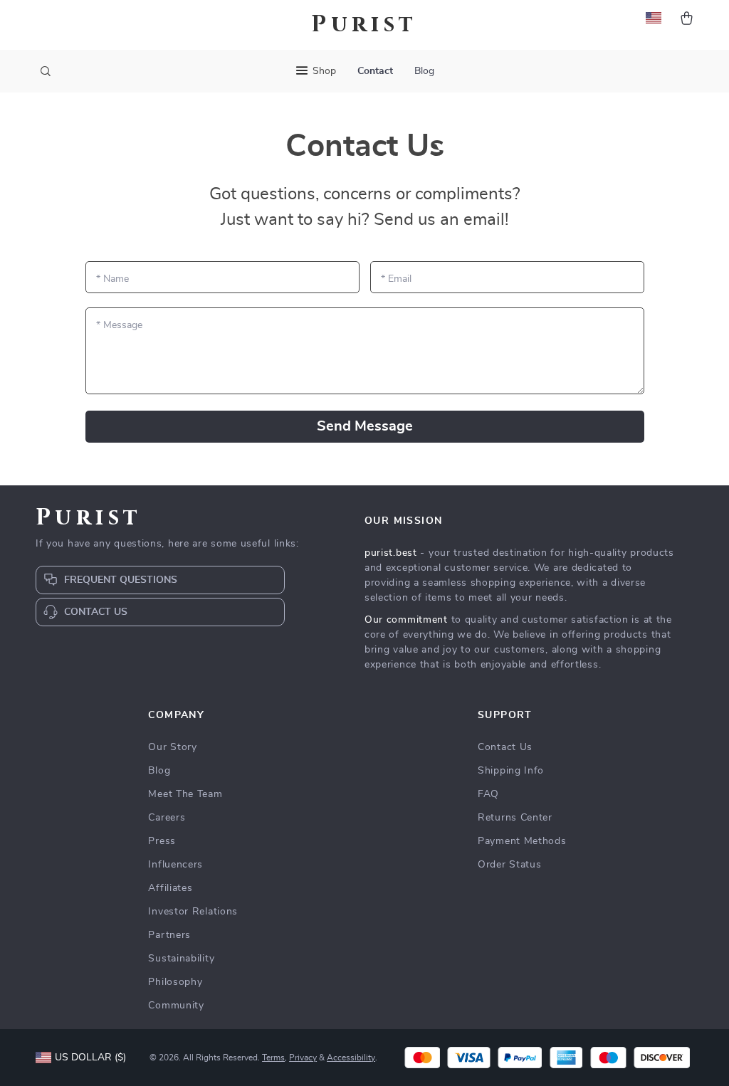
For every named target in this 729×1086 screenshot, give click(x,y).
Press (162, 841)
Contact (375, 71)
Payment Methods (522, 841)
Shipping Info (511, 771)
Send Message (365, 426)
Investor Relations (193, 912)
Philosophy (175, 982)
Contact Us (505, 747)
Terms (273, 1057)
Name (112, 279)
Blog (424, 71)
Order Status (509, 865)
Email (396, 279)
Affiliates (170, 888)
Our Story (172, 747)
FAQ (488, 794)
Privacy (303, 1057)
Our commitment (406, 620)
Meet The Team (185, 794)
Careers (166, 818)
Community (176, 1006)
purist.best (390, 553)
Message (119, 325)
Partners (169, 935)
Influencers (175, 865)
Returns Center (515, 818)
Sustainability (181, 959)
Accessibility (351, 1057)
